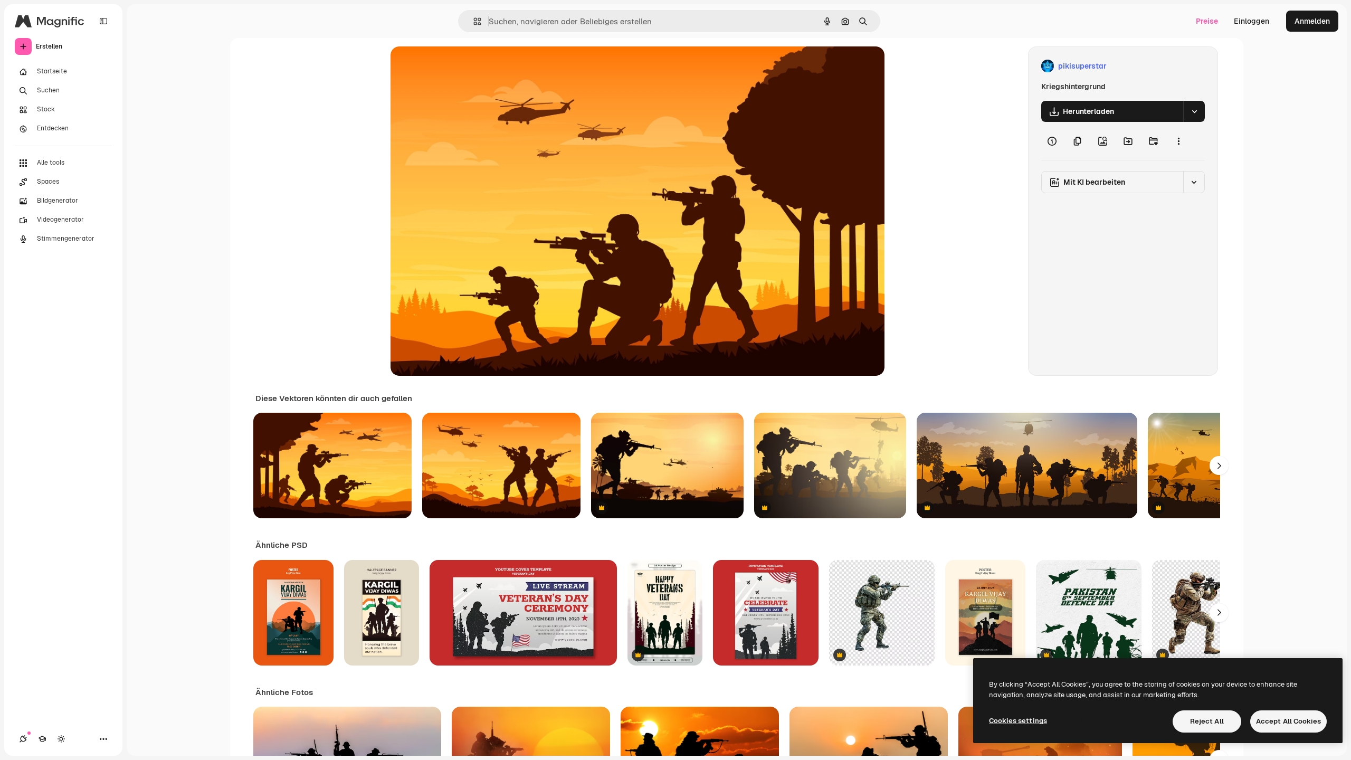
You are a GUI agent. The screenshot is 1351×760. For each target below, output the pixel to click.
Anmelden (1312, 21)
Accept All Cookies (1288, 721)
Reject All (1207, 721)
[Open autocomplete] (473, 21)
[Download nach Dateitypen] (1194, 111)
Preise (1207, 21)
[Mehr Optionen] (1178, 140)
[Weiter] (1219, 465)
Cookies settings (1018, 720)
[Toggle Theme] (61, 738)
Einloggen (1251, 21)
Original (458, 66)
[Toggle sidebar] (103, 21)
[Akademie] (42, 738)
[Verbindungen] (23, 738)
